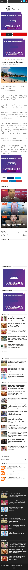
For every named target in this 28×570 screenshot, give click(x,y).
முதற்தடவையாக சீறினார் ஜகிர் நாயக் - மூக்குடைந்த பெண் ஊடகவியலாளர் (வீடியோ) (17, 413)
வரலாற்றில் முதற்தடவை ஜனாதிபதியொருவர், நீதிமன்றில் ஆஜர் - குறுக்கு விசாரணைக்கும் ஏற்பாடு (17, 427)
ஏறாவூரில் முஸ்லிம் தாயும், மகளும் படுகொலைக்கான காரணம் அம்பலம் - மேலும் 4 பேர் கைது (17, 406)
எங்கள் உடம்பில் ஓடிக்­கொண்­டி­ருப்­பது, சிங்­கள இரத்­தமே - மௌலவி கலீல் (17, 331)
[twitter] (24, 1)
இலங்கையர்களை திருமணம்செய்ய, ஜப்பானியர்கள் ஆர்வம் (17, 399)
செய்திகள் (7, 59)
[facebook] (21, 1)
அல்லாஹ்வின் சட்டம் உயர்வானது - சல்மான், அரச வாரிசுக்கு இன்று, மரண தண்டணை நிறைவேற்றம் (17, 318)
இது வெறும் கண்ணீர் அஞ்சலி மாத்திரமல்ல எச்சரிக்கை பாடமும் (14, 212)
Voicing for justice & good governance (13, 466)
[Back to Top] (14, 568)
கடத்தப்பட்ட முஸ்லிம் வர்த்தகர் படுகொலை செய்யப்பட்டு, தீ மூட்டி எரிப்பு (16, 441)
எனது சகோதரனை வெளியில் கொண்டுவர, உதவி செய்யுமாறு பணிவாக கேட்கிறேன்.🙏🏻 (16, 346)
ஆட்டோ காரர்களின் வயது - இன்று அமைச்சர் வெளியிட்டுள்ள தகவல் (11, 198)
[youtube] (26, 1)
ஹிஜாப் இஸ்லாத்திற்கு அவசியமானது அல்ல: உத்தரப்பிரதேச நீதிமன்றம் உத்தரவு (17, 363)
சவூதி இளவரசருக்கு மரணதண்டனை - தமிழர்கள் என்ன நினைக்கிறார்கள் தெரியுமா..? (17, 448)
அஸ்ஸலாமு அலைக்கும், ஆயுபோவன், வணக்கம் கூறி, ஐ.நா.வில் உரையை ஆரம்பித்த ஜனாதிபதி (16, 420)
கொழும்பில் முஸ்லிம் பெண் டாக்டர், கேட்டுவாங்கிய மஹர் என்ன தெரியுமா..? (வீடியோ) (17, 325)
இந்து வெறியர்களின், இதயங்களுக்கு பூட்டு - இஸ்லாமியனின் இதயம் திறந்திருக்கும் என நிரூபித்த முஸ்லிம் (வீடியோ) (17, 339)
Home (2, 34)
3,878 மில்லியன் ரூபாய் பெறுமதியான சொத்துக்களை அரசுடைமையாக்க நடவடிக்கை (13, 225)
